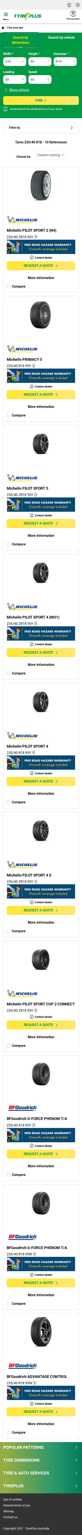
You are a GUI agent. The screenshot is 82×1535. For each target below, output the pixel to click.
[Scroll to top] (71, 1526)
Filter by (14, 128)
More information (41, 278)
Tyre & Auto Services (26, 1473)
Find (39, 100)
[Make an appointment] (78, 4)
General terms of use (16, 1505)
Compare (19, 286)
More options (19, 90)
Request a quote (38, 266)
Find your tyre (15, 27)
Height (34, 54)
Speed (32, 72)
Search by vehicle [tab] (61, 38)
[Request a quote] (69, 4)
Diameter (61, 54)
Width (8, 54)
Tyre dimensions (21, 1460)
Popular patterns (23, 1447)
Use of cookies (12, 1499)
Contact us (10, 1517)
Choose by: (23, 157)
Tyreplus (13, 1486)
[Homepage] (3, 27)
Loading (8, 72)
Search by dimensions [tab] (20, 40)
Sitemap (8, 1511)
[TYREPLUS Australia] (38, 16)
